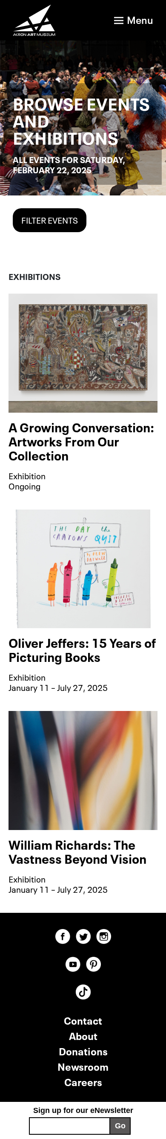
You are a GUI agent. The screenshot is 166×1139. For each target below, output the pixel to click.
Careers (83, 1081)
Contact (83, 1019)
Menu (140, 19)
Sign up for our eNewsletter (83, 1110)
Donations (83, 1050)
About (83, 1035)
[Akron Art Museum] (36, 20)
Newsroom (83, 1065)
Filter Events (49, 219)
